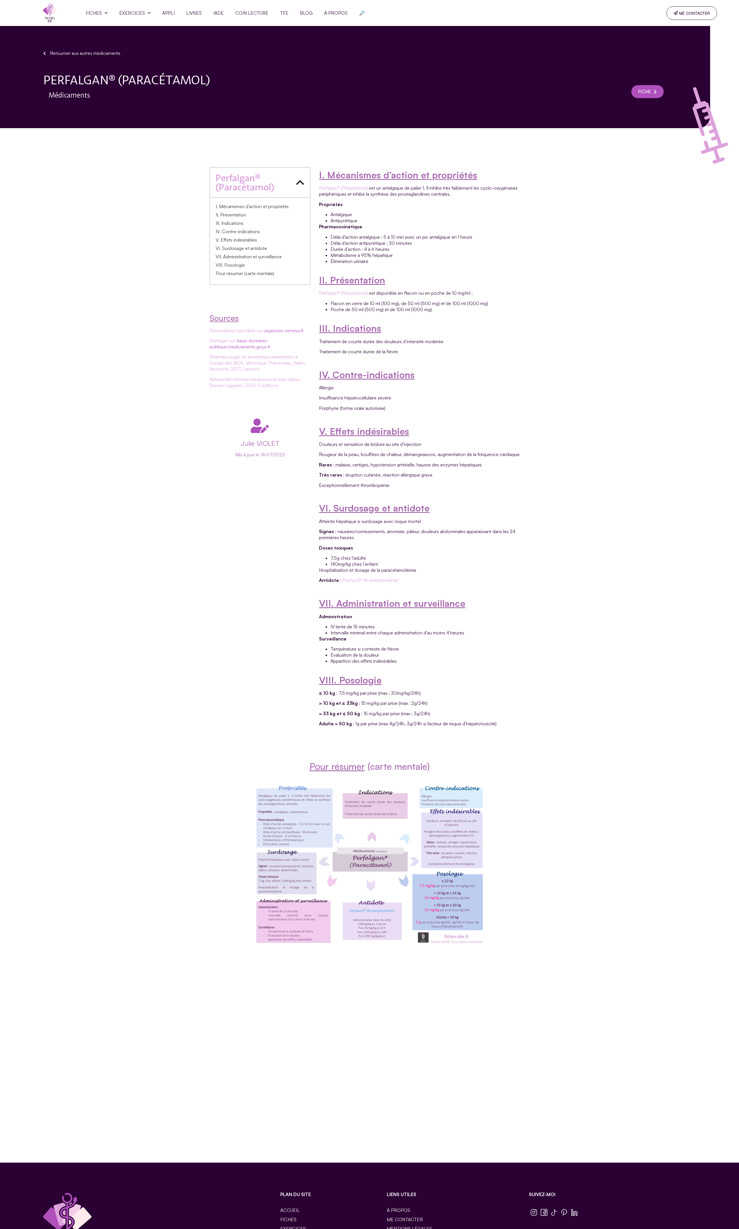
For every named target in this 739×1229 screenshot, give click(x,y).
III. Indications (229, 223)
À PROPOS (336, 13)
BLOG (306, 13)
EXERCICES (132, 13)
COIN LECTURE (251, 13)
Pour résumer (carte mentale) (245, 273)
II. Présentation (231, 215)
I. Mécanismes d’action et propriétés (252, 206)
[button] (300, 182)
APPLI (168, 13)
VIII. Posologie (230, 265)
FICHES (94, 13)
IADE (218, 13)
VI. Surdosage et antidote (241, 248)
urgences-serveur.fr (284, 330)
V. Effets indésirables (236, 240)
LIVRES (194, 13)
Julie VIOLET (259, 443)
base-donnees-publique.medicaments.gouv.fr (240, 344)
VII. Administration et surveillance (249, 256)
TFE (284, 13)
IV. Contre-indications (238, 231)
